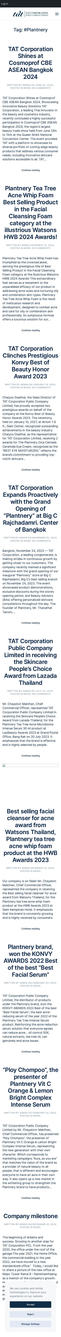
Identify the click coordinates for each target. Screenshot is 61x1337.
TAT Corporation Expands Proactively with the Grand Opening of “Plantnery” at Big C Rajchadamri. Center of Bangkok (30, 508)
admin (27, 85)
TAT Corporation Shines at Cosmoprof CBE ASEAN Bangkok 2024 (30, 62)
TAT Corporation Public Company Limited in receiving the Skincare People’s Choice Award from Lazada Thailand (30, 661)
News (27, 88)
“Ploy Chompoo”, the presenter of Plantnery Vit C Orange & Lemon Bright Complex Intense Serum (30, 1087)
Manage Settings (30, 1324)
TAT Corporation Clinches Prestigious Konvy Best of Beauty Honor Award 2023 (30, 362)
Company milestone (30, 1216)
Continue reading (30, 170)
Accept (30, 1304)
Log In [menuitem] (4, 3)
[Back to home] (30, 13)
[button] (57, 13)
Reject (30, 1314)
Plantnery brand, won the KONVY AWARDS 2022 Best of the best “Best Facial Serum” (31, 960)
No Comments (41, 88)
